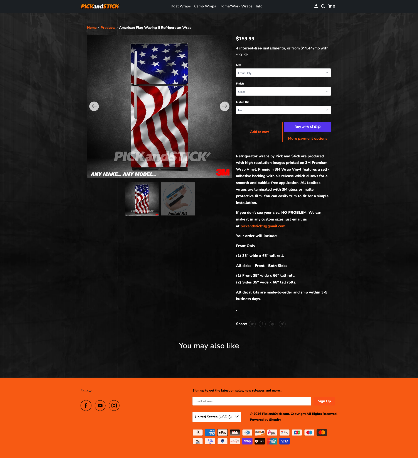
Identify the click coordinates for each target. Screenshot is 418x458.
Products (108, 27)
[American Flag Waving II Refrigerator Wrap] (159, 106)
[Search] (323, 6)
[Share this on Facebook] (262, 324)
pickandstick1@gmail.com (264, 226)
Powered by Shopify (265, 419)
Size (238, 65)
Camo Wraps (205, 6)
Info (259, 6)
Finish (240, 84)
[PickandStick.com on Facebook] (87, 405)
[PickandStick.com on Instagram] (115, 405)
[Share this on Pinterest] (272, 324)
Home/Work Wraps (235, 6)
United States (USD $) (214, 416)
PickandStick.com (275, 414)
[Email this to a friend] (282, 324)
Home (92, 27)
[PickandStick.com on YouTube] (101, 405)
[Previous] (94, 106)
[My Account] (317, 6)
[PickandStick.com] (100, 6)
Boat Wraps (181, 6)
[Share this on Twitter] (252, 324)
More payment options (307, 138)
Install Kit (242, 102)
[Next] (224, 106)
